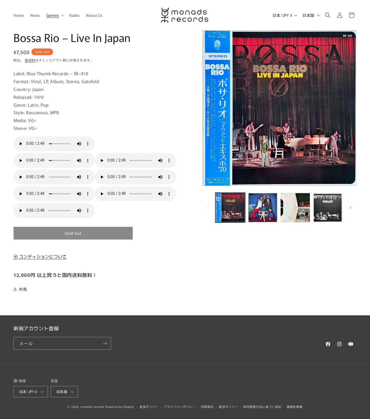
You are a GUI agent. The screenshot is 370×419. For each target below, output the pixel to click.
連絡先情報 (295, 406)
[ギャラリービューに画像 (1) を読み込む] (230, 207)
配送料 (30, 60)
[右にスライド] (350, 208)
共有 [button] (23, 289)
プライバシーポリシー (180, 406)
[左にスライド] (208, 208)
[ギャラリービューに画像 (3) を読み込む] (295, 207)
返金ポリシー (148, 406)
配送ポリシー (228, 406)
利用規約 (207, 406)
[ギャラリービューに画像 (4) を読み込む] (328, 207)
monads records (92, 406)
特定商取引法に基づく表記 (262, 406)
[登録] (105, 343)
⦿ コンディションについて (40, 256)
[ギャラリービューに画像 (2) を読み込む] (263, 207)
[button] (54, 15)
